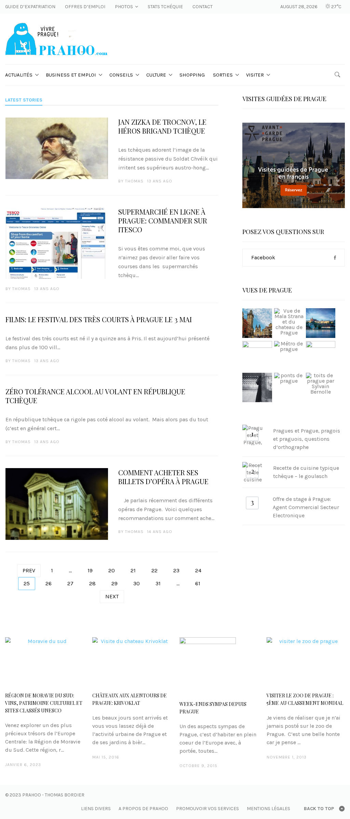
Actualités (18, 75)
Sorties (223, 75)
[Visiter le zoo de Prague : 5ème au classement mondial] (306, 661)
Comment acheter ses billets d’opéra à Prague (163, 477)
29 (114, 583)
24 (198, 570)
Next (112, 596)
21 (133, 570)
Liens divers (96, 808)
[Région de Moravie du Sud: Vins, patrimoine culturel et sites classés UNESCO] (44, 661)
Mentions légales (268, 808)
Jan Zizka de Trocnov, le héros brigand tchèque (162, 126)
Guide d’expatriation (30, 7)
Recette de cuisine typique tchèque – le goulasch (306, 472)
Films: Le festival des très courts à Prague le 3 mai (98, 319)
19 (90, 570)
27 (70, 583)
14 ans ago (159, 531)
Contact (202, 7)
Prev (29, 570)
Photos (124, 7)
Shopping (192, 75)
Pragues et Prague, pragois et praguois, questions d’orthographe (306, 438)
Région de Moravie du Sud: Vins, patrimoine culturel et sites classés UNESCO (43, 703)
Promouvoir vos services (207, 808)
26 (48, 583)
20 (111, 570)
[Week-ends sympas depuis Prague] (218, 665)
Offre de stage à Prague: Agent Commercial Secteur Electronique (306, 507)
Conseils (121, 75)
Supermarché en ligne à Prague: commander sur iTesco (162, 220)
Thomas (134, 181)
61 (197, 583)
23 (176, 570)
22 (154, 570)
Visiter (255, 75)
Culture (156, 75)
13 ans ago (159, 181)
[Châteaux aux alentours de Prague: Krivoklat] (131, 661)
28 (92, 583)
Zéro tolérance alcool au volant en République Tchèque (95, 396)
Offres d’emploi (85, 7)
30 (136, 583)
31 (158, 583)
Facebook (263, 257)
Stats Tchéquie (165, 7)
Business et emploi (71, 75)
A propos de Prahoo (143, 808)
